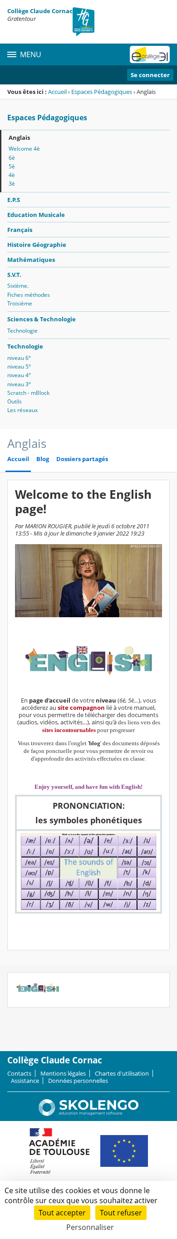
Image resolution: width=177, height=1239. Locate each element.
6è (12, 158)
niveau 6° (19, 358)
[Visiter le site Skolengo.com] (88, 1114)
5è (12, 166)
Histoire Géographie (36, 245)
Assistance (25, 1080)
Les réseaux (22, 410)
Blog (42, 459)
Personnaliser (90, 1227)
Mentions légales (63, 1073)
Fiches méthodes (28, 295)
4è (12, 175)
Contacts (19, 1073)
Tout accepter (62, 1213)
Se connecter (150, 75)
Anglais (19, 137)
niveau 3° (19, 384)
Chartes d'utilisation (122, 1073)
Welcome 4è (24, 148)
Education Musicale (36, 215)
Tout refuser (121, 1213)
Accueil (57, 92)
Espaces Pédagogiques (101, 92)
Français (19, 230)
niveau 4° (19, 375)
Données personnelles (78, 1080)
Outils (14, 401)
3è (12, 183)
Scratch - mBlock (28, 393)
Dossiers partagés (82, 459)
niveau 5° (19, 366)
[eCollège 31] (150, 54)
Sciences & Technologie (41, 319)
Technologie (22, 330)
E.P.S (13, 200)
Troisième (19, 303)
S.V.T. (14, 274)
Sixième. (18, 286)
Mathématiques (31, 260)
